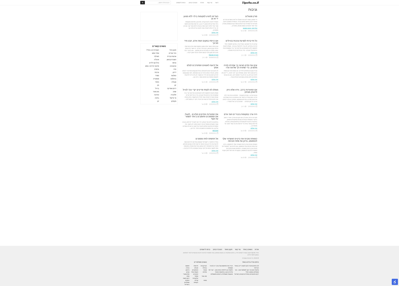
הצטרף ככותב (193, 2)
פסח (188, 276)
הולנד (157, 82)
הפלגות (173, 75)
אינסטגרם (195, 270)
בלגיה (157, 98)
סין (158, 85)
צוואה (205, 280)
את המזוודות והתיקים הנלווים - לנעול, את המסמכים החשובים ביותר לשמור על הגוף (201, 116)
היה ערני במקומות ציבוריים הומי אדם (240, 114)
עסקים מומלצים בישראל (186, 282)
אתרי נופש (155, 53)
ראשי (216, 2)
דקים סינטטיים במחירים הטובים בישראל (246, 274)
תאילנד (156, 56)
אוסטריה (156, 79)
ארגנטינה (173, 66)
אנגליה (174, 82)
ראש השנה (186, 278)
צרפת (174, 63)
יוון (158, 101)
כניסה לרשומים (180, 2)
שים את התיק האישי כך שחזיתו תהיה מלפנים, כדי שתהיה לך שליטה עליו (240, 66)
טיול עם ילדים (154, 63)
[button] (395, 282)
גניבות (157, 72)
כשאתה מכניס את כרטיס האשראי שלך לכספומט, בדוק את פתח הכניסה (239, 140)
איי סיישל (173, 98)
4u (250, 3)
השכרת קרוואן (171, 59)
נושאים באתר (247, 249)
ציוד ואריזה (172, 53)
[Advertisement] (159, 26)
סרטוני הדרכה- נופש (152, 66)
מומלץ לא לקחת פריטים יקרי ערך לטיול (200, 90)
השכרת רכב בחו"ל (153, 50)
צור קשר (209, 2)
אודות (202, 2)
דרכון (174, 72)
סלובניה (173, 95)
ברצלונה (173, 79)
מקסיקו (173, 101)
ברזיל (157, 88)
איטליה (156, 59)
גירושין (187, 270)
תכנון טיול (173, 50)
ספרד (157, 75)
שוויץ (174, 92)
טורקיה (156, 95)
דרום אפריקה (171, 88)
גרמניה (156, 69)
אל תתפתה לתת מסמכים (207, 139)
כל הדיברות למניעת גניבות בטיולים (241, 41)
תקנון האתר (228, 249)
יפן (175, 85)
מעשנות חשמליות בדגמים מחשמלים (222, 274)
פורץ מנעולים (251, 16)
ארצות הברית (171, 56)
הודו (174, 69)
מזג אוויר (156, 92)
